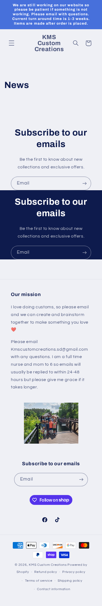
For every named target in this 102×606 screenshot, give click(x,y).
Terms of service (38, 580)
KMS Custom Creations (48, 564)
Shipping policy (70, 580)
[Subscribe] (84, 183)
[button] (11, 43)
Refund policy (45, 571)
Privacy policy (73, 571)
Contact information (53, 589)
